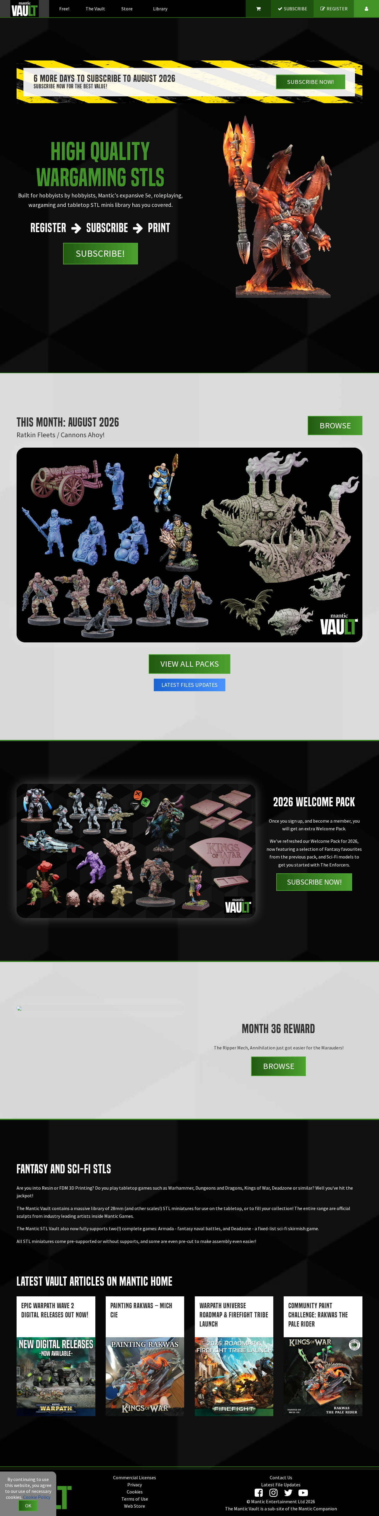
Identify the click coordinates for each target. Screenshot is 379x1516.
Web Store (134, 1506)
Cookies (135, 1492)
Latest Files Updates (189, 684)
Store (127, 9)
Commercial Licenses (134, 1477)
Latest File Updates (281, 1485)
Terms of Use (134, 1499)
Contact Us (281, 1477)
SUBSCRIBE (295, 9)
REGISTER (337, 9)
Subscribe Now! (314, 882)
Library (160, 9)
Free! (64, 9)
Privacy (134, 1485)
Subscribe (310, 82)
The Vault (95, 9)
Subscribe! (100, 253)
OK (28, 1506)
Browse (335, 425)
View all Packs (189, 663)
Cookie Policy (36, 1497)
